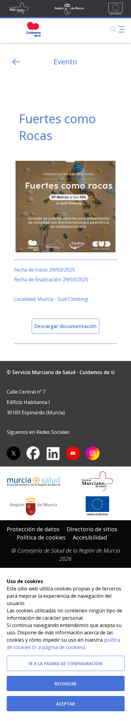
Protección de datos (33, 529)
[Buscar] (113, 29)
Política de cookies (41, 537)
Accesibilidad (90, 537)
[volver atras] (16, 62)
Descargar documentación (65, 326)
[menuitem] (33, 529)
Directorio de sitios (92, 529)
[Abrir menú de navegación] (122, 29)
